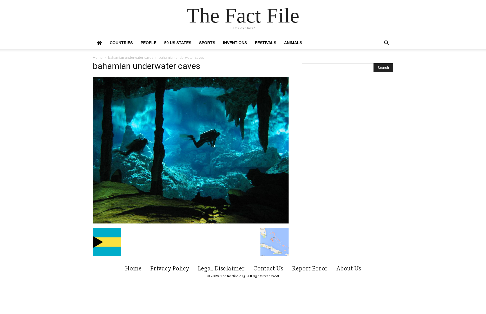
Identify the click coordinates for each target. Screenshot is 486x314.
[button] (386, 43)
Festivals (265, 42)
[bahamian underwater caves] (191, 222)
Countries (121, 42)
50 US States (177, 42)
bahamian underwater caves (130, 57)
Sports (207, 42)
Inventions (235, 42)
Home (98, 57)
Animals (293, 42)
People (148, 42)
